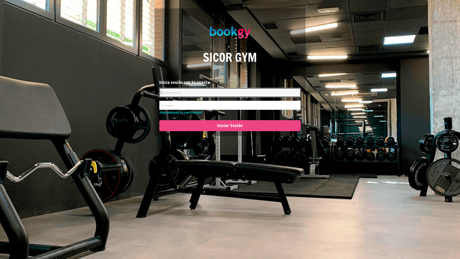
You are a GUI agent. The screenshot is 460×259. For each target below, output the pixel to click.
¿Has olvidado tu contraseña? (180, 112)
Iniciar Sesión (230, 125)
